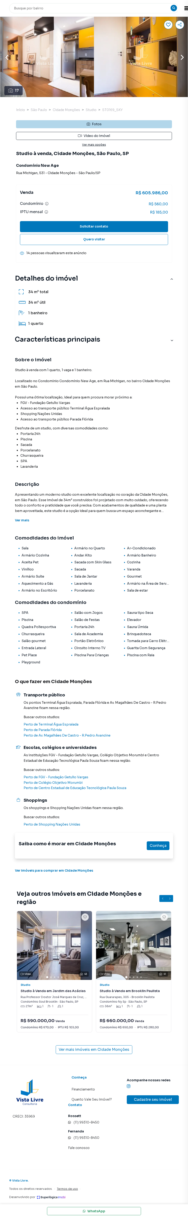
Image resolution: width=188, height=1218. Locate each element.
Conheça (158, 845)
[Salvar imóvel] (168, 24)
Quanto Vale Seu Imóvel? (92, 1099)
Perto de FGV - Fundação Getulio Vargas (56, 777)
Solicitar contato (94, 226)
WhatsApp (96, 1211)
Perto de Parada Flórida (43, 730)
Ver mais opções (94, 144)
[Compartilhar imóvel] (179, 24)
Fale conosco (79, 1148)
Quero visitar (94, 239)
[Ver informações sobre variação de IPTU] (46, 212)
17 (17, 90)
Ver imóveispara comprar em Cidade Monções (54, 870)
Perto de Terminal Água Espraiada (51, 724)
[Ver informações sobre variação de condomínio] (46, 203)
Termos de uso (67, 1188)
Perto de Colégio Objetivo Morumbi (53, 783)
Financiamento (83, 1089)
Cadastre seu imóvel (153, 1099)
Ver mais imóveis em (94, 1049)
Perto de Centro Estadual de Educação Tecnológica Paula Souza (75, 788)
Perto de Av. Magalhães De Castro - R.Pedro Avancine (67, 735)
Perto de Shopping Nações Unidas (52, 824)
